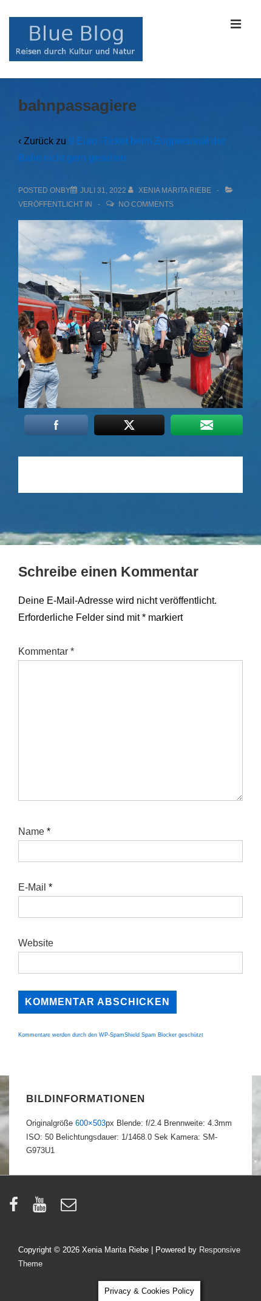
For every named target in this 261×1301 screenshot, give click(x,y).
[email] (70, 1208)
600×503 (90, 1123)
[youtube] (42, 1208)
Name (31, 831)
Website (35, 943)
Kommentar (46, 651)
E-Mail (32, 887)
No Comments (146, 204)
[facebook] (16, 1208)
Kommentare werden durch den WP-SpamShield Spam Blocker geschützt (110, 1035)
